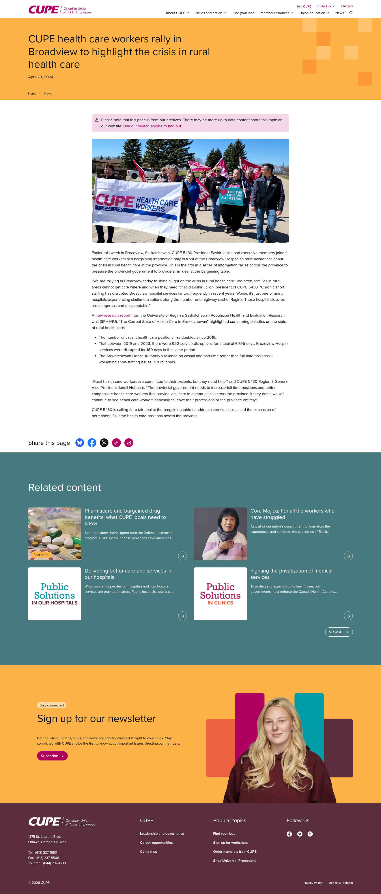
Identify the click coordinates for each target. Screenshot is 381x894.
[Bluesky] (299, 833)
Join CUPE (304, 6)
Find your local (243, 12)
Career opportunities (156, 842)
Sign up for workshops (230, 842)
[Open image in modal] (190, 191)
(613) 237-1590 (46, 852)
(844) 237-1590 (54, 863)
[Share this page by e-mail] (128, 443)
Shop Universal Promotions (234, 860)
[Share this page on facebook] (92, 443)
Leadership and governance (162, 833)
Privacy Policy (312, 883)
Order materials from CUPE (234, 851)
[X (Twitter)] (310, 833)
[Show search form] (351, 13)
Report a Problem (341, 883)
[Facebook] (289, 833)
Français (347, 6)
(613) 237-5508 (47, 857)
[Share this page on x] (104, 443)
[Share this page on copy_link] (116, 443)
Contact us (148, 851)
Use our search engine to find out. (152, 126)
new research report (112, 315)
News (339, 12)
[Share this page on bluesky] (79, 443)
